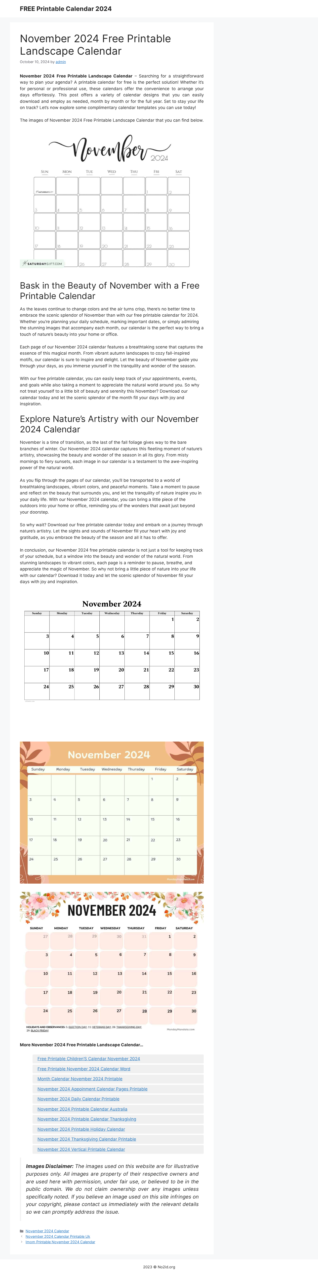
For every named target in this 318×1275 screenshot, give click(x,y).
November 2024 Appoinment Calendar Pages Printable (93, 1089)
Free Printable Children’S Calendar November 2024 (89, 1058)
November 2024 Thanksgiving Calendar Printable (87, 1139)
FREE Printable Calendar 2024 (66, 8)
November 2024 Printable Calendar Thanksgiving (87, 1119)
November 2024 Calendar (47, 1231)
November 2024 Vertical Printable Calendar (81, 1149)
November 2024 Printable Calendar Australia (82, 1109)
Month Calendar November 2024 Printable (80, 1078)
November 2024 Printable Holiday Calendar (81, 1129)
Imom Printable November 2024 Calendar (60, 1242)
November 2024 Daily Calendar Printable (78, 1098)
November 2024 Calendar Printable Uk (58, 1236)
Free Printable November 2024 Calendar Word (84, 1068)
